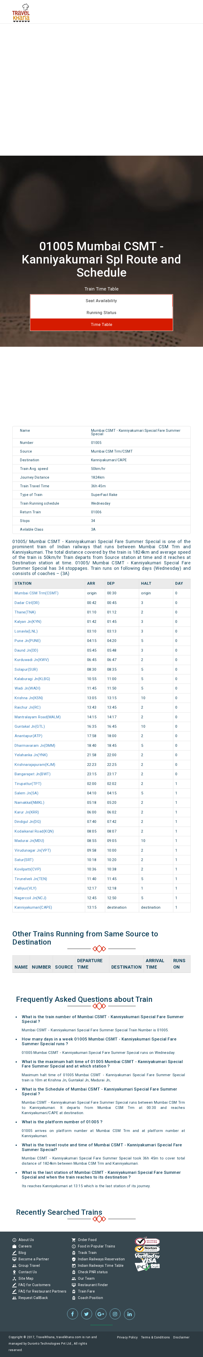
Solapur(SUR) (26, 669)
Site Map (24, 1278)
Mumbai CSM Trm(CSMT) (36, 593)
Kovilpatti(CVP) (28, 869)
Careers (24, 1246)
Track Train (86, 1253)
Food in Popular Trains (95, 1246)
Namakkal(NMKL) (29, 802)
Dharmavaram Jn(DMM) (35, 745)
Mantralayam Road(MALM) (38, 717)
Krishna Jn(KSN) (29, 698)
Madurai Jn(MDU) (29, 840)
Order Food (86, 1240)
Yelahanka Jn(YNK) (31, 755)
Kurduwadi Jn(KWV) (32, 660)
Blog (21, 1253)
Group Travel (28, 1266)
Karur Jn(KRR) (27, 812)
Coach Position (89, 1298)
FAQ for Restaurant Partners (41, 1291)
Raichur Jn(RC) (28, 707)
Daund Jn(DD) (26, 650)
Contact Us (26, 1272)
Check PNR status (92, 1272)
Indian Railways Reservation (100, 1259)
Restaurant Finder (92, 1285)
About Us (25, 1240)
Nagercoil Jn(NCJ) (31, 898)
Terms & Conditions (155, 1337)
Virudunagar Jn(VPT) (33, 850)
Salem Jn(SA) (26, 793)
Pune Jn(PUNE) (28, 640)
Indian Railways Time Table (100, 1266)
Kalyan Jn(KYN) (28, 621)
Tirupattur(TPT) (28, 783)
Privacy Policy (127, 1337)
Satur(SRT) (24, 860)
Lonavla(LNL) (26, 631)
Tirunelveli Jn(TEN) (31, 879)
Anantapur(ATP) (28, 736)
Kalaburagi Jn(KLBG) (32, 679)
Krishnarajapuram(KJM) (35, 764)
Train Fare (85, 1291)
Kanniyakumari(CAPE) (33, 907)
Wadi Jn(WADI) (28, 688)
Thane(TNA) (25, 612)
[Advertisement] (101, 34)
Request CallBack (32, 1298)
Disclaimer (181, 1337)
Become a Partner (32, 1259)
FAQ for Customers (33, 1285)
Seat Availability (101, 300)
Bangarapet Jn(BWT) (33, 774)
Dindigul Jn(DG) (28, 821)
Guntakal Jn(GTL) (30, 726)
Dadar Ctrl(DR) (27, 603)
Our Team (85, 1278)
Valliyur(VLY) (26, 888)
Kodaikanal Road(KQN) (34, 831)
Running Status (101, 312)
